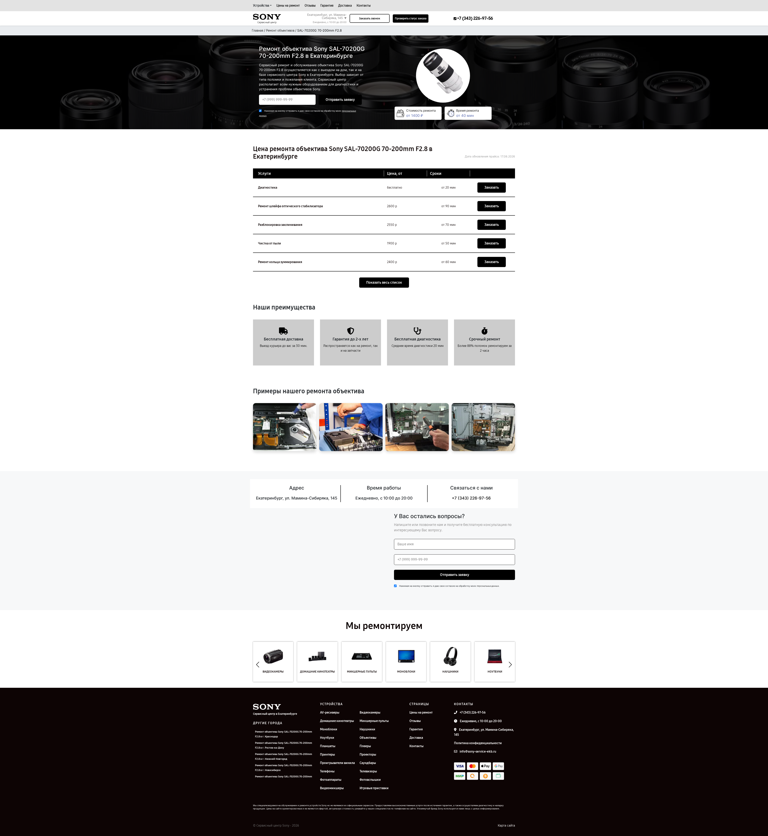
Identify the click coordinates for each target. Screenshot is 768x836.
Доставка (345, 5)
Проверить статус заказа (410, 18)
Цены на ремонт (288, 5)
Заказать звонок (369, 18)
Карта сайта (506, 825)
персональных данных (488, 586)
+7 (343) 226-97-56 (471, 498)
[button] (257, 664)
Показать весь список (384, 282)
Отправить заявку (340, 99)
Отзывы (310, 5)
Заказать (491, 187)
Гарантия (326, 5)
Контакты (364, 5)
